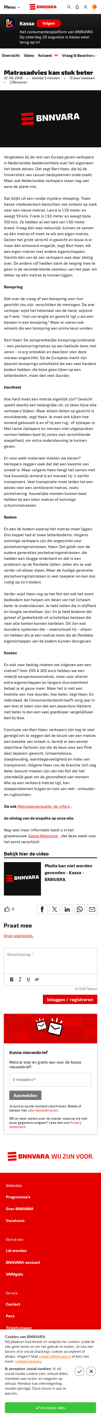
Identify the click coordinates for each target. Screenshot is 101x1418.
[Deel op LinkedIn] (67, 909)
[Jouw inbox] (77, 7)
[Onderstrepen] (28, 980)
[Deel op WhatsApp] (80, 909)
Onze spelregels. (19, 935)
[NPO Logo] (94, 7)
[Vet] (12, 980)
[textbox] (50, 961)
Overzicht (11, 55)
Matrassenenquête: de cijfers (44, 806)
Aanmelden (25, 1095)
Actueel (45, 55)
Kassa (27, 23)
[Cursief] (20, 980)
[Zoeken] (69, 7)
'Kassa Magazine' (43, 835)
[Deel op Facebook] (42, 909)
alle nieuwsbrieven (43, 1110)
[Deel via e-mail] (92, 909)
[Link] (37, 980)
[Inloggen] (85, 7)
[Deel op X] (55, 909)
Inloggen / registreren (70, 999)
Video (29, 55)
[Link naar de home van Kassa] (10, 23)
